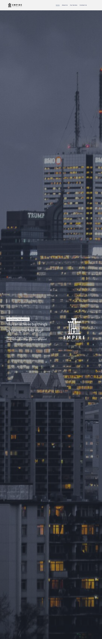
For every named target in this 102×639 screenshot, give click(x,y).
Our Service (73, 5)
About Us (65, 5)
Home (58, 5)
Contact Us (83, 5)
